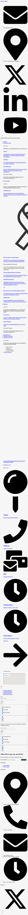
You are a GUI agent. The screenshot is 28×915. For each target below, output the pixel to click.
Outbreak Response (7, 691)
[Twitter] (15, 86)
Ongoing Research (7, 690)
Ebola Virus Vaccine (8, 694)
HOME (5, 141)
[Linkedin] (15, 114)
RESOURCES (6, 335)
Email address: (4, 759)
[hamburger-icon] (1, 688)
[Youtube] (15, 135)
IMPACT (5, 304)
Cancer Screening (7, 693)
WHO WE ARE (7, 143)
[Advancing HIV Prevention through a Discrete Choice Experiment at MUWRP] (15, 405)
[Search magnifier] (2, 702)
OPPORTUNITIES (7, 336)
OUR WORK (6, 181)
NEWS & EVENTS (8, 337)
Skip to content (4, 1)
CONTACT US (7, 465)
